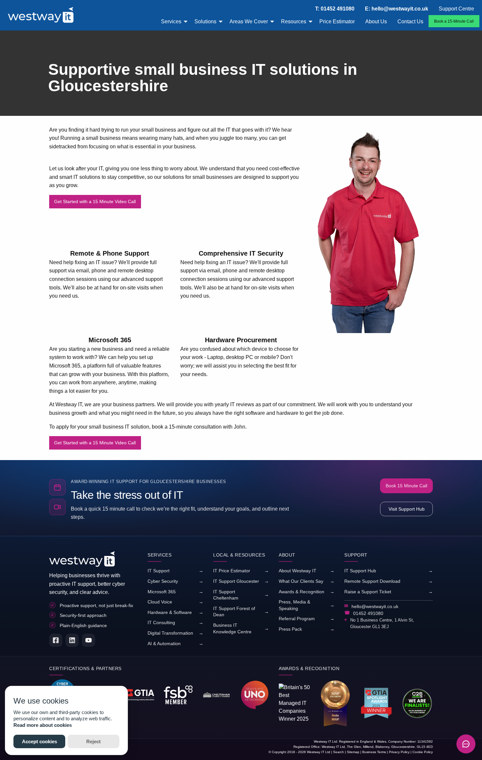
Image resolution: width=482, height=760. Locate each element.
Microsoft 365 (162, 591)
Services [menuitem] (171, 21)
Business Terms (374, 752)
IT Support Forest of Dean (234, 612)
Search (338, 752)
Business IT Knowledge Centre (232, 628)
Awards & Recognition (301, 591)
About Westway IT (297, 570)
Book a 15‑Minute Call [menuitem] (454, 21)
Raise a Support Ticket (367, 591)
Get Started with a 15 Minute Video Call (95, 201)
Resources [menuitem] (293, 21)
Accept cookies (39, 741)
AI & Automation (164, 643)
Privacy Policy (399, 752)
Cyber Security (163, 581)
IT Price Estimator (231, 570)
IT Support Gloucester (236, 581)
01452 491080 (368, 613)
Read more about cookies (42, 725)
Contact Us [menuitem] (410, 21)
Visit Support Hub (407, 509)
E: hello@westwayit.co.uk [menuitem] (396, 8)
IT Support (159, 570)
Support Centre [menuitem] (456, 8)
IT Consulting (161, 622)
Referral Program (297, 618)
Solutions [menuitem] (205, 21)
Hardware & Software (170, 612)
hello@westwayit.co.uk (374, 606)
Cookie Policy (422, 752)
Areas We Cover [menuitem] (249, 21)
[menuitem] (47, 15)
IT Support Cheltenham (225, 595)
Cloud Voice (160, 601)
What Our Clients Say (301, 581)
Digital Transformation (170, 633)
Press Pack (290, 629)
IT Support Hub (360, 570)
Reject (93, 741)
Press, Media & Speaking (294, 605)
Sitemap (353, 752)
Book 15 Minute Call (406, 485)
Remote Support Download (372, 581)
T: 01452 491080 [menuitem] (334, 8)
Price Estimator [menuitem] (337, 21)
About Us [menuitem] (376, 21)
